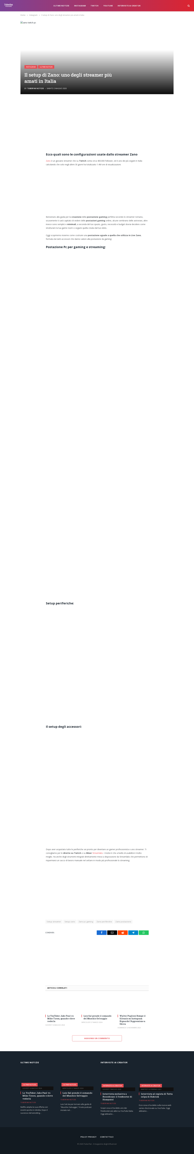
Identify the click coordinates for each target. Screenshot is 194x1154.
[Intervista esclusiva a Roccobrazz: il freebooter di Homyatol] (118, 1077)
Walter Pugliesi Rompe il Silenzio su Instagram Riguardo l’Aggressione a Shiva (133, 1020)
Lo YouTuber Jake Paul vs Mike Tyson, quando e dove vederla (61, 1019)
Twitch (94, 5)
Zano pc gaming (86, 921)
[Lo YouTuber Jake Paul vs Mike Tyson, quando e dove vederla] (60, 1003)
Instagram (80, 5)
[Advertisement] (97, 124)
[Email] (22, 117)
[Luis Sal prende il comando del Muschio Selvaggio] (97, 1003)
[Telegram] (22, 131)
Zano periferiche (104, 921)
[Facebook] (22, 109)
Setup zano (70, 921)
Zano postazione (123, 921)
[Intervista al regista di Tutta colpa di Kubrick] (156, 1077)
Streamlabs (97, 853)
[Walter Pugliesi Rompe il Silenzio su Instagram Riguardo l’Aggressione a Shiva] (133, 1003)
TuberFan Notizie (35, 88)
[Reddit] (22, 124)
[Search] (188, 6)
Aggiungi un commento (97, 1038)
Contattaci (106, 1137)
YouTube (108, 5)
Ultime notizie (61, 5)
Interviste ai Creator (129, 5)
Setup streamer (54, 921)
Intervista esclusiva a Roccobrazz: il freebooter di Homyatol (117, 1096)
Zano (48, 160)
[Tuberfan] (8, 5)
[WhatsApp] (22, 138)
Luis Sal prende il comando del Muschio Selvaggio (97, 1017)
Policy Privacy (89, 1137)
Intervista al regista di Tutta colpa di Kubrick (157, 1095)
